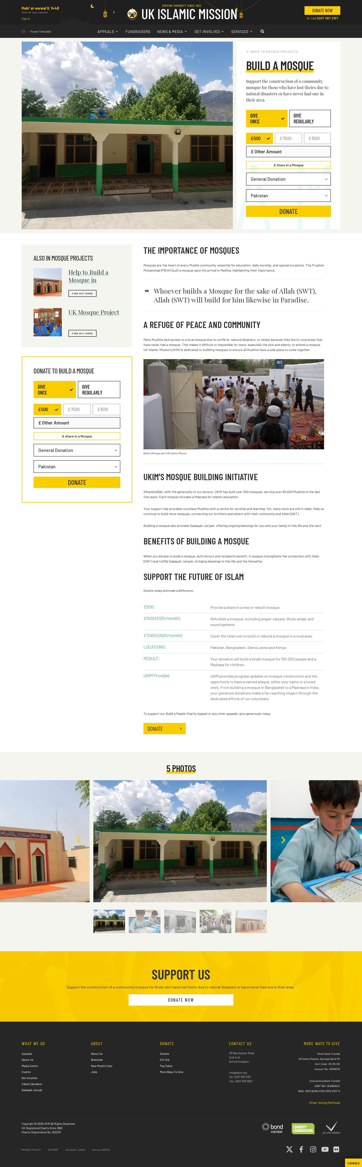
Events (26, 1072)
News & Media (170, 31)
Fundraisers (138, 31)
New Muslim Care (101, 1066)
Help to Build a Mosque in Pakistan (88, 280)
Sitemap (53, 1149)
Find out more (82, 293)
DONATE (155, 728)
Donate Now (322, 10)
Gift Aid (164, 1059)
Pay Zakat (166, 1066)
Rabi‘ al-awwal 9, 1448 (40, 8)
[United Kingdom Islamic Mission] (182, 12)
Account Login (75, 1149)
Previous (79, 840)
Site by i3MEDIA (101, 1149)
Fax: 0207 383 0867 (241, 1081)
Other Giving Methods (324, 1103)
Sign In (26, 18)
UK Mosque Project (93, 312)
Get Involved (208, 31)
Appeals (106, 31)
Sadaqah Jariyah (32, 1090)
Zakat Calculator (32, 1084)
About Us (27, 1059)
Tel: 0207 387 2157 (240, 1076)
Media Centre (30, 1066)
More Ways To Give (171, 1072)
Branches (97, 1059)
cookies (353, 1163)
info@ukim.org (238, 1072)
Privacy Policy (31, 1149)
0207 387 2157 (327, 18)
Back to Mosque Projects (274, 51)
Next (283, 840)
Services (240, 31)
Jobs (94, 1072)
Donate (164, 1053)
